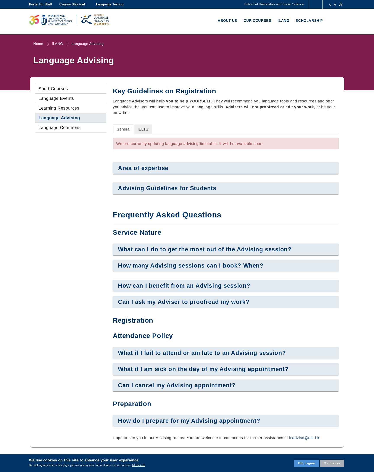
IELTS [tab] (143, 129)
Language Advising (87, 44)
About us (227, 20)
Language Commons (60, 127)
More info (138, 465)
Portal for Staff (40, 4)
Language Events (56, 98)
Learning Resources (59, 108)
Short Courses (53, 88)
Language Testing (110, 4)
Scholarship (309, 20)
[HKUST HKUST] (50, 19)
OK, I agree (306, 463)
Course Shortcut (72, 4)
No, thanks (332, 463)
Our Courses (257, 20)
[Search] (340, 21)
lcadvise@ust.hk (304, 438)
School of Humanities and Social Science (274, 4)
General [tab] (123, 129)
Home (38, 44)
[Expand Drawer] (316, 4)
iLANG (283, 20)
